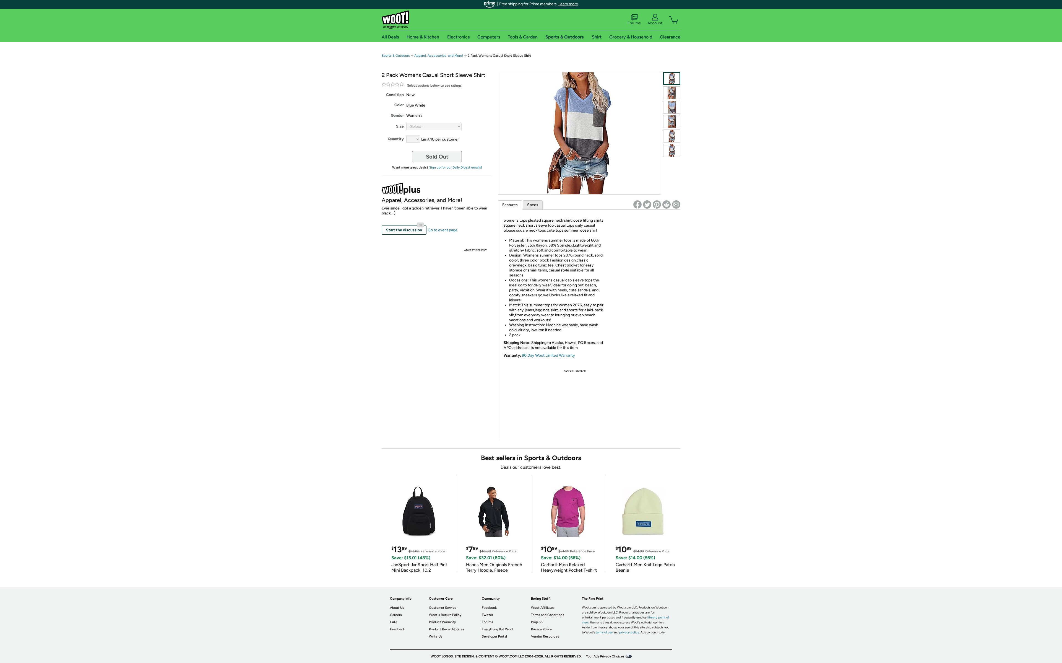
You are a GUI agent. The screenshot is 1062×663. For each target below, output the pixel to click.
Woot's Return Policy (445, 615)
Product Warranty (442, 622)
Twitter (487, 615)
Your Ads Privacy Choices (605, 656)
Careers (396, 615)
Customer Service (442, 608)
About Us (397, 608)
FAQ (393, 622)
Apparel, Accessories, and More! (438, 56)
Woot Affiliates (543, 608)
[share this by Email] (676, 204)
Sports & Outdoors (396, 56)
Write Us (435, 636)
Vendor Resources (545, 636)
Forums (634, 23)
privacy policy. (629, 632)
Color (399, 105)
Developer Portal (494, 636)
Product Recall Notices (446, 629)
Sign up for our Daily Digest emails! (455, 167)
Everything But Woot (498, 629)
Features (510, 205)
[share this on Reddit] (666, 204)
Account (654, 23)
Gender (397, 115)
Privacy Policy (541, 629)
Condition (395, 94)
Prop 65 (537, 622)
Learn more (568, 4)
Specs (532, 205)
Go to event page (442, 230)
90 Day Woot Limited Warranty (548, 355)
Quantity (396, 139)
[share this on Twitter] (647, 204)
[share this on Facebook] (637, 204)
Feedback (397, 629)
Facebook (489, 608)
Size (400, 126)
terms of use (604, 632)
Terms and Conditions (547, 615)
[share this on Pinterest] (657, 204)
